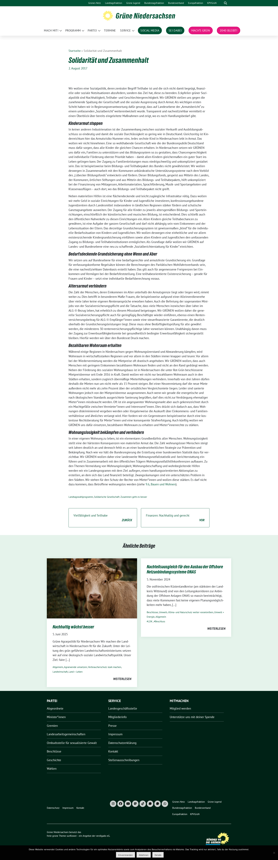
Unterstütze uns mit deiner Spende (192, 717)
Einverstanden (125, 855)
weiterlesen (122, 679)
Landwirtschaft (60, 671)
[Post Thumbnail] (92, 588)
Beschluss (160, 621)
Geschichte (54, 760)
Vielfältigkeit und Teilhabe (103, 517)
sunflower (72, 835)
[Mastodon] (135, 804)
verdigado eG (103, 835)
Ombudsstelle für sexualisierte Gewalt (72, 743)
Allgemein (58, 667)
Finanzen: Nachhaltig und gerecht (175, 517)
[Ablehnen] (274, 852)
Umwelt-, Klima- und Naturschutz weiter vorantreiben (186, 612)
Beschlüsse (152, 612)
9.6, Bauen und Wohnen (161, 484)
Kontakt (113, 751)
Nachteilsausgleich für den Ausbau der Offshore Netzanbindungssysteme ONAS (185, 569)
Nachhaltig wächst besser (73, 626)
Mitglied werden (180, 708)
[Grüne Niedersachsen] (108, 15)
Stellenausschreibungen (123, 760)
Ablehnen (143, 855)
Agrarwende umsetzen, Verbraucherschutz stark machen (92, 667)
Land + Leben (76, 671)
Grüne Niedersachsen (145, 15)
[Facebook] (120, 804)
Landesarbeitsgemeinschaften (66, 734)
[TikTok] (142, 804)
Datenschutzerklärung (122, 743)
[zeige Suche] (225, 3)
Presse (112, 726)
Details (158, 855)
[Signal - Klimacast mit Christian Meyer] (150, 804)
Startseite (75, 51)
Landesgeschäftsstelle (122, 708)
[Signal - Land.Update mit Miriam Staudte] (157, 804)
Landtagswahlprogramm (81, 496)
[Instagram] (113, 804)
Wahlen (51, 768)
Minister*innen (56, 717)
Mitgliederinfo (117, 717)
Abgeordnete (55, 708)
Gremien (52, 726)
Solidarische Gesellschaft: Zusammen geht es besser (120, 496)
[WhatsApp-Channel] (165, 804)
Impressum (115, 734)
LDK (150, 621)
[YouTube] (128, 804)
